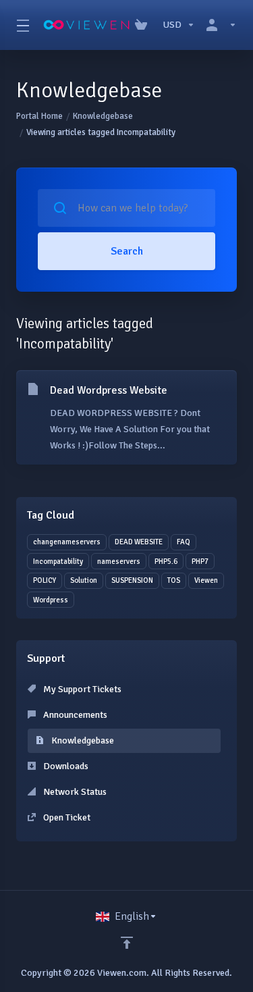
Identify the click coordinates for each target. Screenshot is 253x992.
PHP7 (200, 561)
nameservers (118, 561)
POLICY (44, 580)
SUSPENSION (132, 580)
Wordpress (50, 600)
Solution (83, 580)
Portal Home (39, 116)
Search (127, 251)
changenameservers (67, 542)
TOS (173, 580)
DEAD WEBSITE (139, 542)
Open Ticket (65, 817)
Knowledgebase (103, 116)
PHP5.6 (165, 561)
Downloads (64, 766)
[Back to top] (127, 942)
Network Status (74, 792)
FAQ (183, 542)
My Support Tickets (81, 689)
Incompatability (58, 561)
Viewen (206, 580)
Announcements (74, 715)
